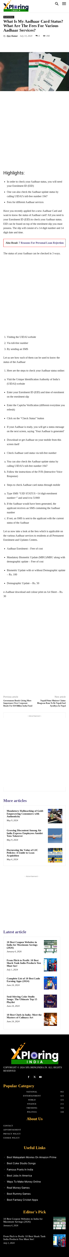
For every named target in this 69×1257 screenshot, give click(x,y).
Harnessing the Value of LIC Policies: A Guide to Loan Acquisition (22, 853)
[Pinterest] (32, 43)
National (9, 17)
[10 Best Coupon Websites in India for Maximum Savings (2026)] (50, 946)
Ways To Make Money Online (24, 1181)
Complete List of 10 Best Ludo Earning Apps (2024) (23, 980)
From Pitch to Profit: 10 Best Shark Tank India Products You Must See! (24, 963)
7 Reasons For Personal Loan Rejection (41, 242)
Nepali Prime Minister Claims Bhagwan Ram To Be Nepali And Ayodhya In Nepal (51, 703)
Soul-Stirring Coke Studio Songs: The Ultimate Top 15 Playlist (22, 999)
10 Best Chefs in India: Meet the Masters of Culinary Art (24, 1016)
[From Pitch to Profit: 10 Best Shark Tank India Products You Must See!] (50, 964)
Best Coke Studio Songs (21, 1163)
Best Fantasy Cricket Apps (22, 1199)
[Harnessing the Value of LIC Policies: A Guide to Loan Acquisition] (55, 855)
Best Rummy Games (19, 1193)
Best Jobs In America (19, 1175)
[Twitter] (25, 43)
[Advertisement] (34, 130)
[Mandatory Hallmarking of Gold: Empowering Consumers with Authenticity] (55, 816)
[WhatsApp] (40, 43)
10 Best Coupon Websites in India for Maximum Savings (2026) (22, 945)
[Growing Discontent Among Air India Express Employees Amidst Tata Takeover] (55, 835)
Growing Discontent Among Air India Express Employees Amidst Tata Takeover (25, 833)
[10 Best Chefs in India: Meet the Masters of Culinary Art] (50, 1019)
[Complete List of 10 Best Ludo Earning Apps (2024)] (50, 983)
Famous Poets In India (20, 1169)
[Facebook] (17, 43)
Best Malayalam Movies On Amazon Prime (31, 1157)
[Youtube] (40, 1077)
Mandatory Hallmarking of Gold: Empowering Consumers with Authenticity (25, 814)
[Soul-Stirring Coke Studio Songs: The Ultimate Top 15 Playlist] (50, 1001)
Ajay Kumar (12, 36)
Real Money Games (18, 1187)
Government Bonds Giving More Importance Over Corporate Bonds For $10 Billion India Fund (17, 703)
